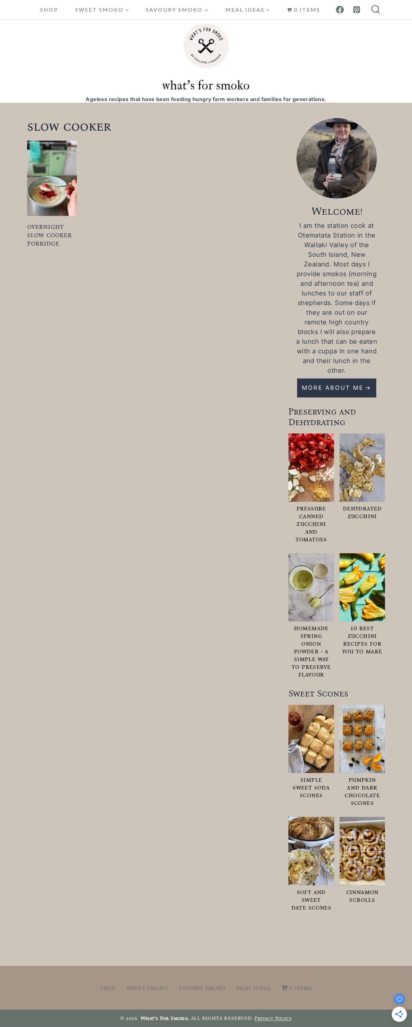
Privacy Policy (272, 1018)
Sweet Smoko (147, 988)
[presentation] (52, 178)
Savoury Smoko (202, 988)
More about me (333, 387)
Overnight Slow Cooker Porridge (49, 235)
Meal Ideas (253, 988)
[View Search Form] (375, 10)
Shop (49, 9)
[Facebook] (340, 9)
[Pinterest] (356, 9)
